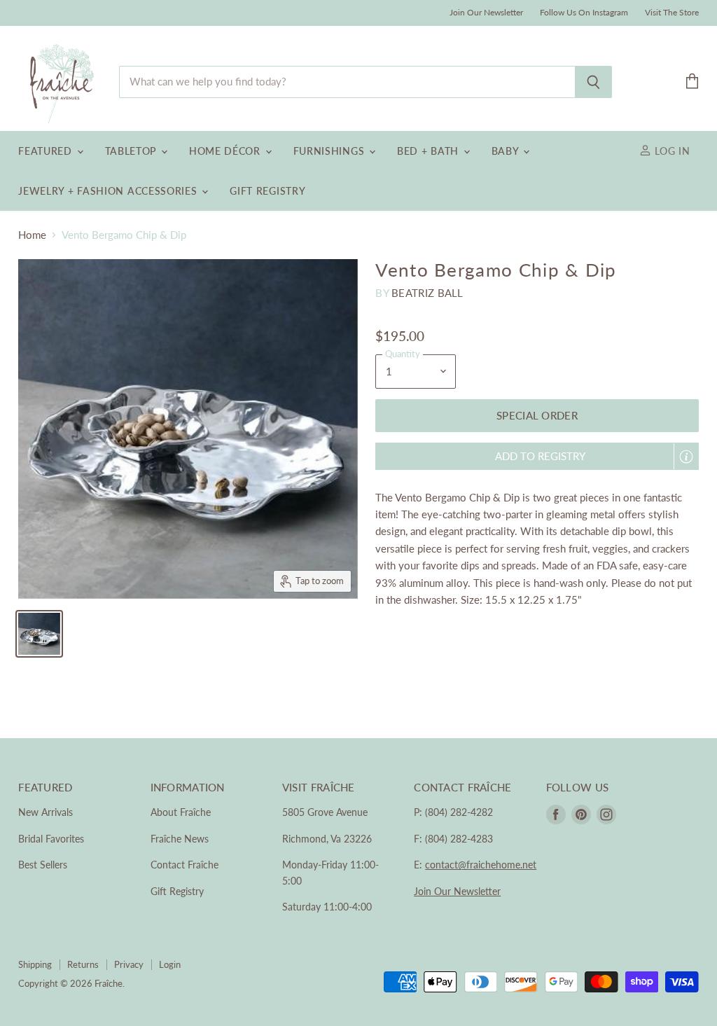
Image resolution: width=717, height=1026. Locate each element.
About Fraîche (181, 812)
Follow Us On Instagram (584, 13)
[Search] (593, 82)
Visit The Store (672, 13)
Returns (83, 964)
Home (32, 235)
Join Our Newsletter (486, 13)
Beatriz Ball (427, 292)
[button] (536, 456)
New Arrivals (45, 812)
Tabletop (132, 151)
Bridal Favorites (51, 839)
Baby (507, 151)
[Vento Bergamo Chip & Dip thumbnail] (39, 633)
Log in (670, 151)
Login (170, 964)
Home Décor (226, 151)
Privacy (129, 964)
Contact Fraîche (184, 865)
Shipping (35, 964)
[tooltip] (686, 457)
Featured (46, 151)
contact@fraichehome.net (480, 865)
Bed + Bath (429, 151)
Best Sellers (42, 865)
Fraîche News (180, 839)
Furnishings (330, 151)
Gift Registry (267, 191)
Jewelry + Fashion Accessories (109, 191)
